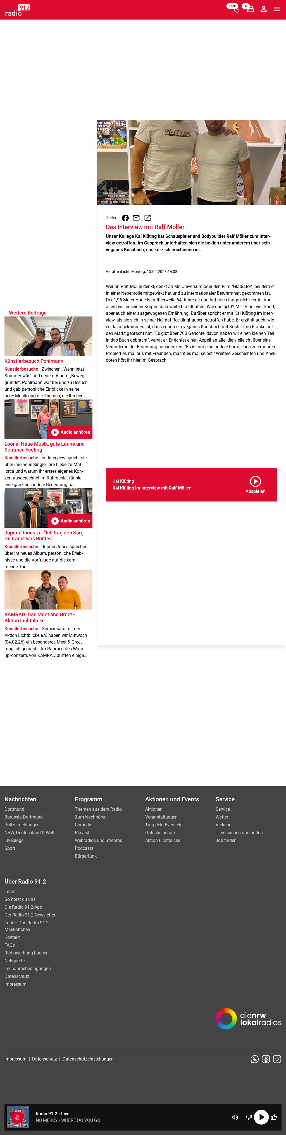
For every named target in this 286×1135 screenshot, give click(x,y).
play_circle (261, 1117)
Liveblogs (13, 840)
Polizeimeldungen (22, 824)
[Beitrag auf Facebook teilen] (125, 218)
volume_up (235, 1117)
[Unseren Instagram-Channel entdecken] (277, 1059)
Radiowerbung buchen (26, 953)
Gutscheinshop (160, 832)
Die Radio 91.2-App (23, 907)
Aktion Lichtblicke (162, 840)
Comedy (83, 824)
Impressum (15, 984)
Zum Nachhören (91, 817)
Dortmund (14, 809)
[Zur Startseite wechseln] (17, 10)
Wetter (222, 817)
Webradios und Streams (98, 840)
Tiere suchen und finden (239, 832)
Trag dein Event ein (164, 824)
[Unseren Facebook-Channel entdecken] (265, 1059)
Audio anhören (70, 432)
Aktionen (154, 809)
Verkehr (223, 824)
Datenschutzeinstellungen (88, 1059)
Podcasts (84, 848)
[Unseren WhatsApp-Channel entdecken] (254, 1059)
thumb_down (249, 1117)
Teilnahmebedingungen (27, 968)
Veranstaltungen (161, 817)
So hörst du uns (19, 899)
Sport (9, 848)
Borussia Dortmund (23, 817)
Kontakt (12, 937)
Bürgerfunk (86, 856)
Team (10, 891)
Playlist (82, 832)
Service (223, 809)
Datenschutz (16, 976)
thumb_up (273, 1117)
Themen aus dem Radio (98, 809)
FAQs (9, 945)
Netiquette (14, 960)
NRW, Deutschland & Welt (29, 832)
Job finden (226, 840)
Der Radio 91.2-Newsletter (29, 915)
